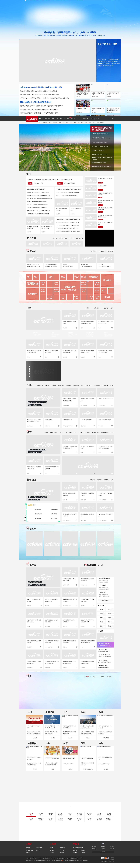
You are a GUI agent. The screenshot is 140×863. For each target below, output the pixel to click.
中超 (66, 432)
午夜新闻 (100, 227)
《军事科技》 (102, 592)
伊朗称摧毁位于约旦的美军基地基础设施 (68, 219)
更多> (111, 308)
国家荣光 (83, 626)
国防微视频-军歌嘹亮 (67, 426)
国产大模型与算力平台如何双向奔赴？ (100, 146)
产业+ (97, 122)
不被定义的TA (90, 333)
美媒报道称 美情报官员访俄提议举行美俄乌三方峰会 (68, 231)
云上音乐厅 (110, 251)
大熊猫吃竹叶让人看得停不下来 (87, 515)
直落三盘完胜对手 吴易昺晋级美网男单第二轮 (34, 467)
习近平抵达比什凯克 (107, 44)
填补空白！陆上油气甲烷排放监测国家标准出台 (38, 192)
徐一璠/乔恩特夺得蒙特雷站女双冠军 (87, 447)
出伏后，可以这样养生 (68, 764)
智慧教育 (112, 848)
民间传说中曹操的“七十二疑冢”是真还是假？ (88, 600)
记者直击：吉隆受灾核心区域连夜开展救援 (68, 189)
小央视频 (86, 308)
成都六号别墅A (54, 509)
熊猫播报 (99, 479)
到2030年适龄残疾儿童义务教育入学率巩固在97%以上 (39, 198)
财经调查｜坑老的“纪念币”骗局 (99, 162)
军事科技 (68, 385)
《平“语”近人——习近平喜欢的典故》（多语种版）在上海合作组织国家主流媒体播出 (44, 98)
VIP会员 (46, 432)
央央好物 (102, 122)
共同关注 (29, 605)
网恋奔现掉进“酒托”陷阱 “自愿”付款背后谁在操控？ (88, 641)
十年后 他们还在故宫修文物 (104, 656)
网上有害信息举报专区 (78, 847)
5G (93, 122)
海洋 (101, 743)
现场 (82, 328)
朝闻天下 (100, 204)
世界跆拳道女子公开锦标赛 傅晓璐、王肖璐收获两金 (105, 447)
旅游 (67, 122)
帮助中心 (62, 852)
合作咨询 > (103, 851)
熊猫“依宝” (68, 520)
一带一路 (55, 122)
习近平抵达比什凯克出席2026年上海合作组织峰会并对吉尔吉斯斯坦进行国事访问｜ (62, 35)
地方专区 (34, 294)
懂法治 (101, 626)
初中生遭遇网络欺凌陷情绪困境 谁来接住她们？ (87, 662)
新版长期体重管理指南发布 (69, 758)
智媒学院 (103, 846)
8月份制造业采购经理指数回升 (36, 189)
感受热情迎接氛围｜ (95, 35)
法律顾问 (83, 850)
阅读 (82, 122)
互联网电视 (62, 847)
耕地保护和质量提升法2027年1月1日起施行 (34, 758)
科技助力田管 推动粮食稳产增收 (105, 178)
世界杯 (61, 432)
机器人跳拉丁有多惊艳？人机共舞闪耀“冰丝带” (69, 726)
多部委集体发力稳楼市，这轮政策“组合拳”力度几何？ (87, 726)
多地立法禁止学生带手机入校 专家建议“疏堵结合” (38, 210)
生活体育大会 (102, 251)
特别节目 (109, 676)
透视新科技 (47, 667)
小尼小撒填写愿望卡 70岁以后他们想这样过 (70, 600)
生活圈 (28, 626)
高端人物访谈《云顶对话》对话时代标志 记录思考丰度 (33, 265)
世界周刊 (47, 605)
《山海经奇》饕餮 (102, 649)
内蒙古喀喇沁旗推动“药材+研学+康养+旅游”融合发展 (51, 763)
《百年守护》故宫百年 (104, 654)
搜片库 (104, 290)
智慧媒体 (94, 848)
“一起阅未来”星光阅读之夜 (87, 758)
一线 (82, 647)
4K (77, 118)
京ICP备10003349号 (47, 860)
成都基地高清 (38, 509)
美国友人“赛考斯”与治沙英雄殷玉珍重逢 (34, 641)
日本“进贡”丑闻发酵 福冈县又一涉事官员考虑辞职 (67, 225)
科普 (71, 122)
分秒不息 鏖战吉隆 (102, 185)
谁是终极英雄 (96, 385)
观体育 (109, 609)
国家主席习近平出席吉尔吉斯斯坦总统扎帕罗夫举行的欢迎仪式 (38, 91)
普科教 (109, 617)
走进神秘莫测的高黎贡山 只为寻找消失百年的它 (52, 662)
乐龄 (79, 122)
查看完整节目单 (105, 600)
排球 (64, 452)
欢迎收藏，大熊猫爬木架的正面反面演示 (69, 494)
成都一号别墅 (54, 518)
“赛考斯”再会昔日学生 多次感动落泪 (69, 322)
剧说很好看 (47, 626)
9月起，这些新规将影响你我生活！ (37, 201)
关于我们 (94, 846)
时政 (40, 118)
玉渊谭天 (71, 238)
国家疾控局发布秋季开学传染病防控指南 (105, 732)
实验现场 (65, 667)
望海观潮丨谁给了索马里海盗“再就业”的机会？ (87, 351)
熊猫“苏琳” (104, 520)
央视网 (51, 847)
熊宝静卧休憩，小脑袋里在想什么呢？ (87, 494)
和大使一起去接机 (81, 108)
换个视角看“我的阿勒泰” (103, 667)
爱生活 (101, 617)
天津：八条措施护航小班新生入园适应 (105, 726)
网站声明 (28, 852)
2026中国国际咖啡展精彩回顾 (52, 758)
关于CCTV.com (29, 850)
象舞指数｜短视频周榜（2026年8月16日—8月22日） (52, 726)
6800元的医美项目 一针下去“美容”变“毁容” (69, 579)
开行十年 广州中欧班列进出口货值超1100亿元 (37, 207)
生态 (50, 122)
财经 (57, 118)
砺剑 (82, 385)
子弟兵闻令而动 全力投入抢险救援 (87, 399)
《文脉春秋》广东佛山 (104, 643)
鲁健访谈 (65, 647)
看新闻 (101, 609)
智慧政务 (103, 848)
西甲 (46, 473)
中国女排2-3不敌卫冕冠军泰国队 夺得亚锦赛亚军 (70, 447)
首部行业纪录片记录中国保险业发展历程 (86, 265)
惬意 (85, 499)
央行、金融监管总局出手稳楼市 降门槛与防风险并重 (87, 732)
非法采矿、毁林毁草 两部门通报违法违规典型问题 (38, 195)
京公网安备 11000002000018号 (69, 860)
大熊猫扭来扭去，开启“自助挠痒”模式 (105, 494)
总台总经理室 (39, 847)
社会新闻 (58, 213)
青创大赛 (105, 308)
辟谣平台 (75, 850)
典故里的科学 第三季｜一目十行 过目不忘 (101, 166)
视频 (53, 118)
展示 (67, 499)
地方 (40, 122)
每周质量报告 (66, 585)
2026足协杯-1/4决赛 (104, 578)
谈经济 (101, 621)
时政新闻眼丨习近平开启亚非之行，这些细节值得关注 (70, 32)
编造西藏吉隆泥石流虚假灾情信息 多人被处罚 (66, 195)
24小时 (100, 197)
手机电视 (62, 850)
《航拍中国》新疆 (102, 665)
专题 (103, 35)
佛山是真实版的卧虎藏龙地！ (104, 645)
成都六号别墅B (38, 513)
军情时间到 (105, 385)
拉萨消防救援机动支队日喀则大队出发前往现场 (105, 351)
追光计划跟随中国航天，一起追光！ (105, 265)
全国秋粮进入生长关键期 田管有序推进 (101, 138)
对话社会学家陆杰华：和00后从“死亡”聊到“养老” (34, 351)
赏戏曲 (109, 626)
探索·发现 (83, 605)
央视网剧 (96, 308)
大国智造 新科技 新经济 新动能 (68, 265)
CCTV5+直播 (95, 432)
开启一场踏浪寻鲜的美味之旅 (104, 662)
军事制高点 (76, 385)
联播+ (30, 183)
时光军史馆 (83, 426)
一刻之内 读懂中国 (37, 334)
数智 (90, 122)
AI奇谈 (52, 333)
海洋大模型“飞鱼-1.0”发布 (104, 764)
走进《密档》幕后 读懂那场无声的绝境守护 (52, 641)
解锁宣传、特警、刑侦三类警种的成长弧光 (51, 620)
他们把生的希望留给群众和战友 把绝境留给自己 (87, 620)
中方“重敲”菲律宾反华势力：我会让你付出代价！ (106, 322)
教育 (65, 118)
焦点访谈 (100, 190)
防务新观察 (40, 385)
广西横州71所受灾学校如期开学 (76, 209)
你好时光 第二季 (66, 605)
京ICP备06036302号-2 (38, 860)
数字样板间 (93, 251)
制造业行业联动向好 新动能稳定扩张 (100, 133)
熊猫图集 (106, 479)
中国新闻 (100, 219)
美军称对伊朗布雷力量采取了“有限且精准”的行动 (67, 222)
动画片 (95, 676)
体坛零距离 (29, 667)
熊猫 (68, 118)
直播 (32, 505)
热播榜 (108, 280)
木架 (100, 499)
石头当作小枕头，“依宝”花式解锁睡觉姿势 (70, 515)
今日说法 (83, 667)
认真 (85, 520)
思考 (82, 499)
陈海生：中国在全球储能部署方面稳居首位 (69, 641)
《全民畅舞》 (102, 585)
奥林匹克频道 (53, 432)
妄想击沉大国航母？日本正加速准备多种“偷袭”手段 (87, 322)
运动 (64, 499)
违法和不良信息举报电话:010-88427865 (75, 858)
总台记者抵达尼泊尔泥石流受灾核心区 (32, 227)
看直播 (107, 297)
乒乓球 (80, 432)
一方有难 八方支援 (38, 183)
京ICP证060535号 (29, 860)
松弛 (100, 520)
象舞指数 (50, 712)
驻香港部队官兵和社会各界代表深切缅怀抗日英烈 (69, 399)
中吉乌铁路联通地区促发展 (50, 113)
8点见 (61, 238)
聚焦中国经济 (79, 238)
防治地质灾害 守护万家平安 (98, 150)
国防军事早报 (66, 405)
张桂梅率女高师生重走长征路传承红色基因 (69, 732)
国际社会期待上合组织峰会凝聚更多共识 (36, 102)
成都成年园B (38, 518)
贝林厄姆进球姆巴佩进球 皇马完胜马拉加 (52, 467)
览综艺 (101, 613)
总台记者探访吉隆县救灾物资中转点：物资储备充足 (68, 192)
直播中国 (73, 118)
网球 (28, 473)
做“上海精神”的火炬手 (69, 183)
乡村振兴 (45, 122)
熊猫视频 (92, 479)
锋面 (66, 238)
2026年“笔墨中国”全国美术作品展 (34, 726)
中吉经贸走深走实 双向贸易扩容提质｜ (31, 113)
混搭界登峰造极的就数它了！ (104, 651)
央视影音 (52, 850)
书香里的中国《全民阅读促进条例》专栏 (87, 763)
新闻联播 (100, 182)
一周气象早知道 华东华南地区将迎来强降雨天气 (38, 213)
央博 (60, 122)
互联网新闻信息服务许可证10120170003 (34, 858)
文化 (63, 122)
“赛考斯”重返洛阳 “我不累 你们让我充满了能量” (70, 351)
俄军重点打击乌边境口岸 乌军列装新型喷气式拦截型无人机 (34, 420)
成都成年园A (54, 513)
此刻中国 (35, 333)
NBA (70, 432)
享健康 (109, 613)
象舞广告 (38, 850)
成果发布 (112, 846)
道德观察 (29, 647)
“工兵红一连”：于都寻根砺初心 (106, 399)
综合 (100, 452)
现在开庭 (65, 626)
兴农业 (109, 621)
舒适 (64, 520)
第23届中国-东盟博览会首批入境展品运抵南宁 (37, 204)
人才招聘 (83, 852)
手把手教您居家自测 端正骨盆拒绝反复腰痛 (34, 620)
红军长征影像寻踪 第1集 (86, 419)
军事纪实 (54, 385)
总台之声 (28, 847)
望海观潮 (65, 328)
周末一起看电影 (48, 647)
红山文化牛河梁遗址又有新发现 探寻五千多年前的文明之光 (34, 732)
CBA (75, 432)
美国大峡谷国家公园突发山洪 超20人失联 (46, 227)
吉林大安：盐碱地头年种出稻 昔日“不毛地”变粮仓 (34, 763)
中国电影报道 (84, 585)
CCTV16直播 (104, 432)
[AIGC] (98, 118)
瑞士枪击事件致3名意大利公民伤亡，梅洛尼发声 (67, 228)
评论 (49, 118)
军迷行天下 (88, 385)
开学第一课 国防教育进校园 (105, 419)
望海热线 (75, 852)
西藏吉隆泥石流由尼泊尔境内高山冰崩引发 (51, 351)
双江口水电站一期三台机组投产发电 (61, 209)
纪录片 (102, 676)
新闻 (46, 118)
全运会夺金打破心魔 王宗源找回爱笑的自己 (34, 662)
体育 (61, 118)
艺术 (86, 122)
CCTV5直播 (87, 432)
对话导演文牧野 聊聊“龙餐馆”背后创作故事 (87, 579)
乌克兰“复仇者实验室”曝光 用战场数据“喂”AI (51, 600)
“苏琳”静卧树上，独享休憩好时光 (106, 515)
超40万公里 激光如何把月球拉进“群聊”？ (34, 600)
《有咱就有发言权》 (67, 419)
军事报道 (47, 385)
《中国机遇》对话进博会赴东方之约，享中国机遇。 (51, 265)
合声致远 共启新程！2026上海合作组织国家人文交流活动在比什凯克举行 (41, 106)
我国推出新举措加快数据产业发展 (99, 142)
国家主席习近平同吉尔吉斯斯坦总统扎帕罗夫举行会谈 (41, 87)
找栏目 (97, 290)
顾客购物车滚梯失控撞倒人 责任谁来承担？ (69, 620)
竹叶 (82, 520)
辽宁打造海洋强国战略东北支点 (105, 758)
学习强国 (55, 238)
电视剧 (87, 676)
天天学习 (60, 183)
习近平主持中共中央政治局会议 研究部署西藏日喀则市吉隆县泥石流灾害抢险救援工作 (49, 179)
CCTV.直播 (83, 118)
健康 (75, 122)
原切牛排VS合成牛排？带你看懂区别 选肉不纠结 (69, 662)
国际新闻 (29, 231)
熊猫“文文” (104, 499)
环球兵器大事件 (48, 419)
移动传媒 (52, 852)
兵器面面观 (61, 385)
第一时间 (100, 212)
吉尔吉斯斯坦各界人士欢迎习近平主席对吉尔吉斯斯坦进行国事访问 (39, 94)
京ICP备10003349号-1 (56, 860)
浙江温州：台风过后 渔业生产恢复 (99, 154)
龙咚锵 (106, 333)
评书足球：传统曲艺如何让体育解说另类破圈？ (51, 732)
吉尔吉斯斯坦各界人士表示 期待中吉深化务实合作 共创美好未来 (39, 109)
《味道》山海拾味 (102, 660)
